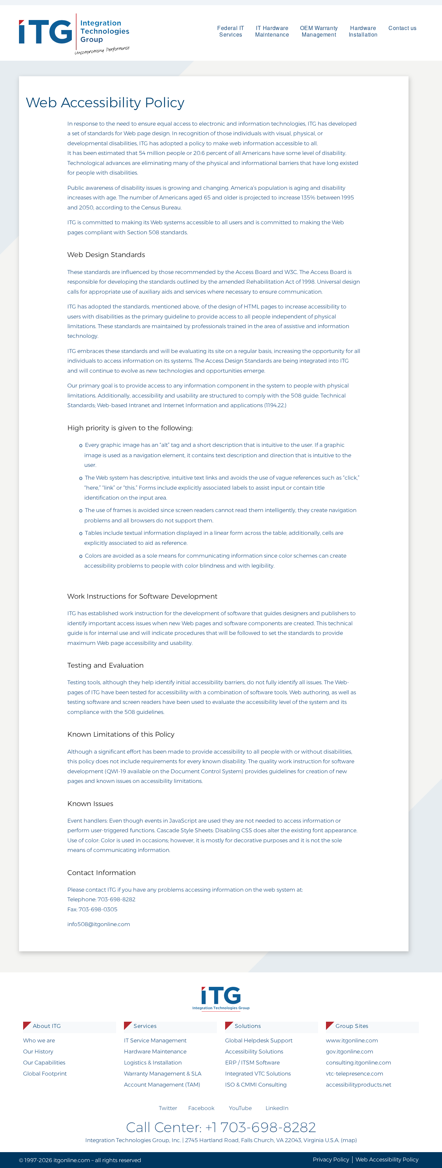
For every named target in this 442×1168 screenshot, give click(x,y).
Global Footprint (45, 1073)
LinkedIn (277, 1108)
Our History (38, 1051)
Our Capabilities (44, 1062)
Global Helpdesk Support (258, 1040)
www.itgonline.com (352, 1040)
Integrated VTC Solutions (258, 1073)
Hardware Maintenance (155, 1051)
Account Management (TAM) (162, 1084)
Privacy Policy (331, 1159)
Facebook (201, 1108)
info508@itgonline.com (98, 924)
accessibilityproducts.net (358, 1084)
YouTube (240, 1108)
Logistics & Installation (153, 1062)
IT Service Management (155, 1040)
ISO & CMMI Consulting (256, 1084)
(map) (349, 1140)
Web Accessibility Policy (387, 1159)
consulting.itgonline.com (358, 1062)
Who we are (39, 1040)
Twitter (168, 1108)
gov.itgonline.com (349, 1051)
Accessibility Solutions (254, 1051)
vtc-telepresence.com (354, 1073)
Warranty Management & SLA (162, 1073)
